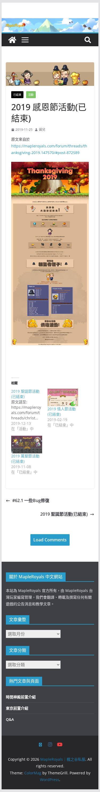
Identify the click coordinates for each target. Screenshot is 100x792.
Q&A (10, 719)
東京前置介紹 (17, 708)
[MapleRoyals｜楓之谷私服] (50, 22)
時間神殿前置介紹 (21, 696)
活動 (31, 95)
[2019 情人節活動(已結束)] (62, 397)
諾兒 (42, 129)
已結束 (17, 95)
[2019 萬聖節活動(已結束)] (26, 444)
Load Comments (50, 540)
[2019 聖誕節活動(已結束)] (29, 410)
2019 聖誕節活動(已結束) (64, 514)
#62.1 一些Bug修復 (30, 500)
